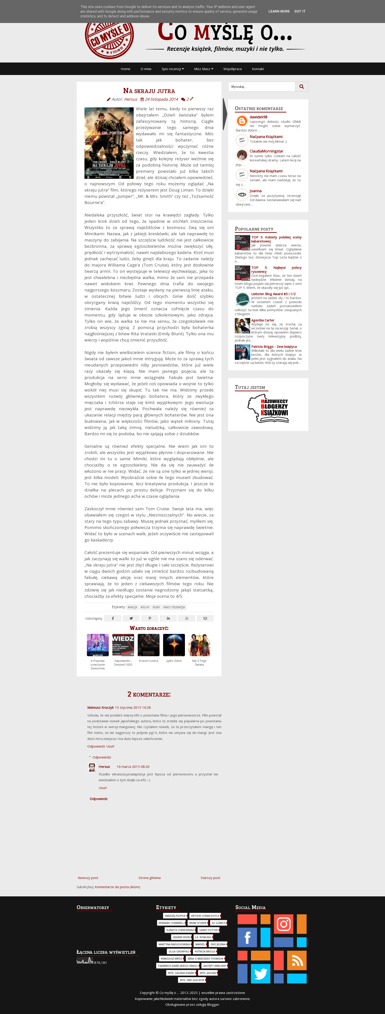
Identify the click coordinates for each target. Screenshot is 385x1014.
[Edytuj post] (192, 99)
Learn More (279, 11)
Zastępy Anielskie (214, 965)
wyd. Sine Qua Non (192, 980)
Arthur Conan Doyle (205, 915)
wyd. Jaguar (208, 972)
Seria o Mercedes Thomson (205, 958)
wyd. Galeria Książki (181, 972)
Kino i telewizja (174, 607)
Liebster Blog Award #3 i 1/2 (273, 293)
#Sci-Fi (145, 607)
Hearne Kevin (181, 937)
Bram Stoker (197, 922)
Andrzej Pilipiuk (175, 915)
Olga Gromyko (179, 951)
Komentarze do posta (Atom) (117, 887)
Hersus (104, 766)
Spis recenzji (172, 69)
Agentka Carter (262, 320)
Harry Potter (208, 930)
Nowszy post (88, 877)
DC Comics (218, 922)
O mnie (146, 69)
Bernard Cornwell (171, 922)
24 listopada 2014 (161, 99)
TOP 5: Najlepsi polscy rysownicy (276, 269)
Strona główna (150, 877)
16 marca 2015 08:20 (133, 766)
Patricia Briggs (205, 951)
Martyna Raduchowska (174, 944)
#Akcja (132, 607)
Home (125, 69)
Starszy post (210, 877)
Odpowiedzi (101, 757)
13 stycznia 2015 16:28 (133, 707)
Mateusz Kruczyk (100, 707)
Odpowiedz (96, 746)
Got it (300, 11)
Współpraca (232, 69)
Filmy (156, 607)
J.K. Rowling (203, 937)
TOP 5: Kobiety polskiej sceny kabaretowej (276, 239)
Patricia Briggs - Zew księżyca (274, 346)
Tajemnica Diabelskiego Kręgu (178, 965)
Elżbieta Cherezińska (180, 930)
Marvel (200, 944)
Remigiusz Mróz (171, 958)
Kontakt (258, 69)
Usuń (110, 746)
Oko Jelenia (218, 944)
